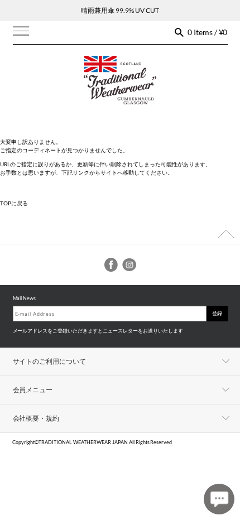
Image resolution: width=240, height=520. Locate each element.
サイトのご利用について (50, 361)
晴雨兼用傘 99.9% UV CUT (120, 10)
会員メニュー (33, 390)
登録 (217, 313)
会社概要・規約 (36, 418)
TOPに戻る (14, 203)
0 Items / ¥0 (208, 32)
